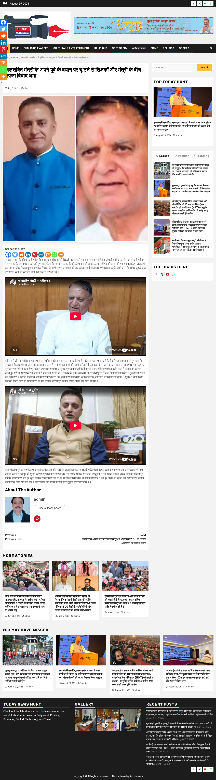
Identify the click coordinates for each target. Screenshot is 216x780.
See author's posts (50, 508)
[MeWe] (41, 255)
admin (26, 88)
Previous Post (13, 537)
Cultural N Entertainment (71, 48)
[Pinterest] (35, 255)
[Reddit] (21, 255)
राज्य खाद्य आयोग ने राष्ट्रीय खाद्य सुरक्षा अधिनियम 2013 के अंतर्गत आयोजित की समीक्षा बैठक (114, 539)
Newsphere (119, 776)
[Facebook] (8, 255)
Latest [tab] (164, 156)
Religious (100, 48)
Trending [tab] (202, 156)
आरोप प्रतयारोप (139, 48)
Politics (168, 48)
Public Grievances (36, 48)
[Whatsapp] (54, 255)
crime (154, 48)
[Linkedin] (28, 255)
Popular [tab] (183, 156)
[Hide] (1, 83)
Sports (184, 48)
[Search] (211, 48)
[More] (61, 255)
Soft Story (119, 48)
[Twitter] (15, 255)
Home (15, 48)
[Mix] (48, 255)
